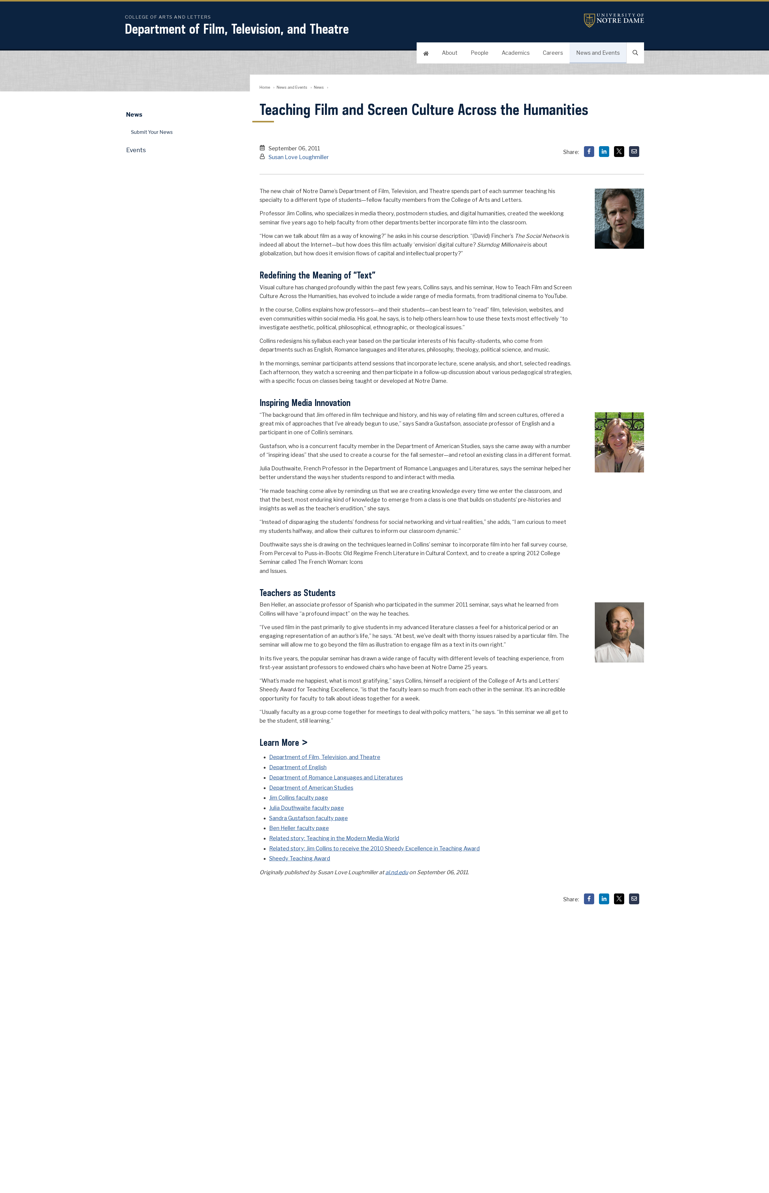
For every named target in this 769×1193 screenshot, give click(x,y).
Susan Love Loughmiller (299, 157)
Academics (516, 53)
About (449, 53)
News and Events (598, 53)
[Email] (634, 151)
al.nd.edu (396, 872)
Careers (553, 53)
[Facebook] (589, 151)
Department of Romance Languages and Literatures (336, 777)
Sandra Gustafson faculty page (308, 818)
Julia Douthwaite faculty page (306, 808)
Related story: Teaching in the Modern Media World (334, 838)
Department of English (298, 767)
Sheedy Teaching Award (299, 858)
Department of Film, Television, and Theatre (237, 28)
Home (265, 87)
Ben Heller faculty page (299, 828)
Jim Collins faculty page (298, 798)
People (479, 53)
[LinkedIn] (604, 151)
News (319, 87)
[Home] (426, 52)
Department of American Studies (311, 788)
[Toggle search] (635, 52)
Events (136, 150)
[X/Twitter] (619, 151)
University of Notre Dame (614, 21)
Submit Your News (152, 132)
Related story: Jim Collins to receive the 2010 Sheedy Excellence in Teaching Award (374, 848)
